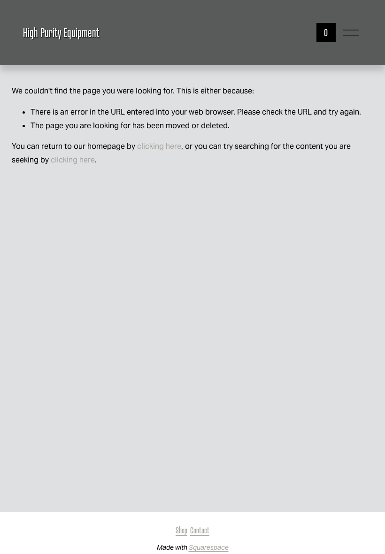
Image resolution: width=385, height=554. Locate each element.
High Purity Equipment (61, 32)
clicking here (159, 146)
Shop (181, 530)
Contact (199, 530)
